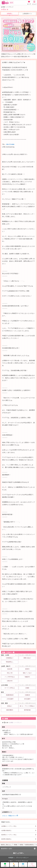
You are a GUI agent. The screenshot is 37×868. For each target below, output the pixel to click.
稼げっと (12, 861)
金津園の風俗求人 (6, 830)
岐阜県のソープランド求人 (9, 835)
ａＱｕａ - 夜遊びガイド (9, 815)
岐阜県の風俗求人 (6, 839)
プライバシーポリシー (22, 857)
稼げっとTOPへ (18, 853)
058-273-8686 (10, 144)
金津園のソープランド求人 (9, 826)
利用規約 (10, 857)
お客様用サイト (27, 13)
